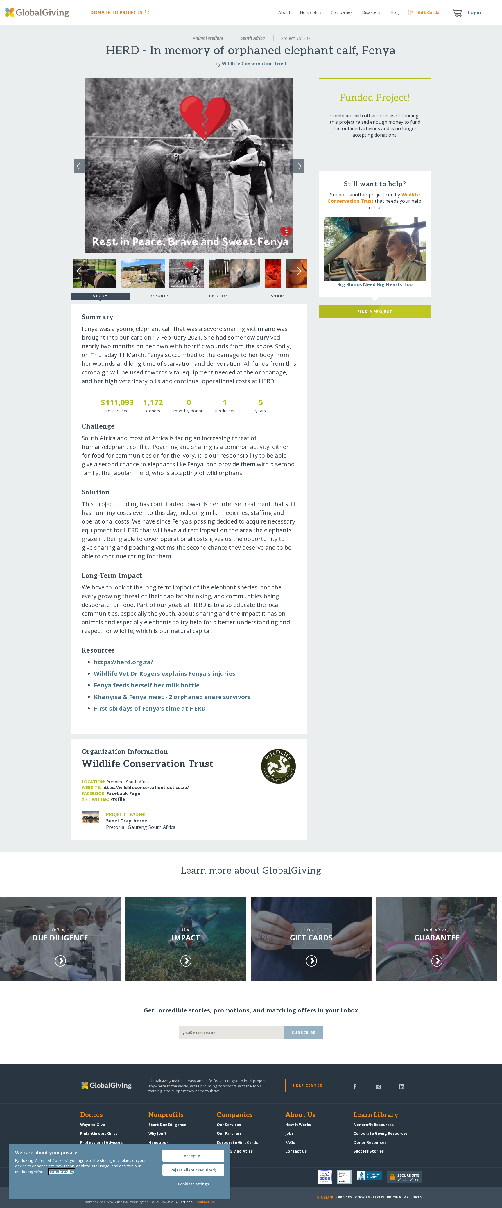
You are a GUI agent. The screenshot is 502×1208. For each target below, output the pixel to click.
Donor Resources (370, 1142)
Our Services (229, 1124)
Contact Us (296, 1151)
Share (278, 295)
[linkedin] (401, 1086)
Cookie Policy (61, 1171)
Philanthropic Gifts (98, 1133)
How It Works (298, 1124)
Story (100, 295)
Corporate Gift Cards (237, 1142)
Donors (91, 1115)
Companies (341, 12)
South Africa (252, 38)
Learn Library (376, 1115)
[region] (119, 1171)
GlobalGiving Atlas (235, 1151)
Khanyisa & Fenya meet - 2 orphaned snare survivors (172, 697)
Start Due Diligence (167, 1124)
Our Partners (229, 1133)
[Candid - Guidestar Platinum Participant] (347, 1177)
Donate (116, 12)
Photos (218, 295)
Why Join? (157, 1133)
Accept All (193, 1155)
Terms (378, 1197)
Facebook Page (123, 793)
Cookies (362, 1197)
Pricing (394, 1197)
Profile (117, 799)
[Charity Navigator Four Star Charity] (327, 1177)
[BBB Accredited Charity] (372, 1177)
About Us (300, 1115)
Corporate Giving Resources (381, 1133)
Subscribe (304, 1032)
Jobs (289, 1133)
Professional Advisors (101, 1142)
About (284, 12)
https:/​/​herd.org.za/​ (123, 662)
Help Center (307, 1085)
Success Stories (369, 1151)
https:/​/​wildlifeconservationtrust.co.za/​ (145, 787)
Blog (394, 12)
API (407, 1197)
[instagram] (378, 1086)
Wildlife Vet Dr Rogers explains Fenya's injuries (164, 674)
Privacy (345, 1197)
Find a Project (375, 311)
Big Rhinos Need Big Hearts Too (375, 284)
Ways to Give (92, 1124)
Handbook (158, 1142)
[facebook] (355, 1086)
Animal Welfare (208, 38)
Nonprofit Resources (374, 1124)
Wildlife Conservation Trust (254, 63)
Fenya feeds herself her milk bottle (147, 685)
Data (417, 1197)
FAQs (290, 1142)
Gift (428, 12)
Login (474, 12)
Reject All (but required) (193, 1170)
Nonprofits (310, 12)
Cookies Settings (193, 1184)
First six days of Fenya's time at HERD (150, 708)
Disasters (371, 12)
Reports (159, 295)
